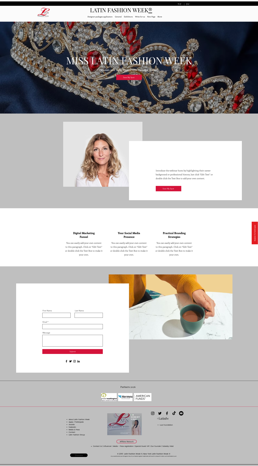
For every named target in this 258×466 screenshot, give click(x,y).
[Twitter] (70, 361)
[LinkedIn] (78, 361)
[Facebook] (66, 361)
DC (187, 4)
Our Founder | (156, 446)
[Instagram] (74, 361)
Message (46, 333)
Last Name (79, 311)
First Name (47, 311)
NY (180, 4)
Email (45, 322)
